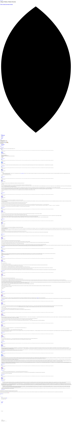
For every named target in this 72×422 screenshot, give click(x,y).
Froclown (2, 238)
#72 (1, 171)
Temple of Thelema (3, 135)
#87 (1, 356)
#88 (1, 369)
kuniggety (2, 378)
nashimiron (2, 368)
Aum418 (2, 170)
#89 (1, 379)
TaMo (1, 223)
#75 (1, 212)
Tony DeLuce (2, 336)
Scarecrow (2, 211)
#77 (1, 239)
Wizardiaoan (2, 355)
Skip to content (1, 0)
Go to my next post (3, 420)
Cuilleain (2, 149)
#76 (1, 224)
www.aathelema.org (22, 173)
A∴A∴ (2, 134)
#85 (1, 337)
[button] (1, 139)
